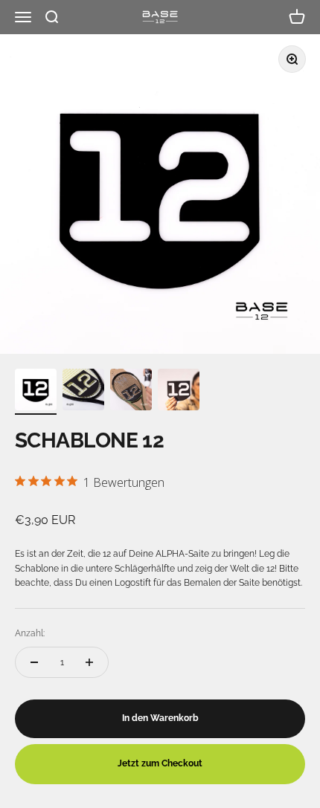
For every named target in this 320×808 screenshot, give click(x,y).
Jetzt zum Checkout (160, 763)
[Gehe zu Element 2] (83, 392)
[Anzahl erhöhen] (89, 662)
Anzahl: (30, 633)
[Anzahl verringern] (34, 662)
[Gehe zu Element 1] (36, 392)
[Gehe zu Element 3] (131, 392)
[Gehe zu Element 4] (178, 392)
